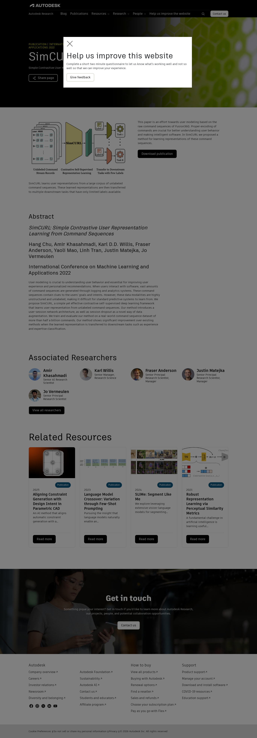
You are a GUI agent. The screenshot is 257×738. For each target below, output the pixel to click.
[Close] (68, 44)
